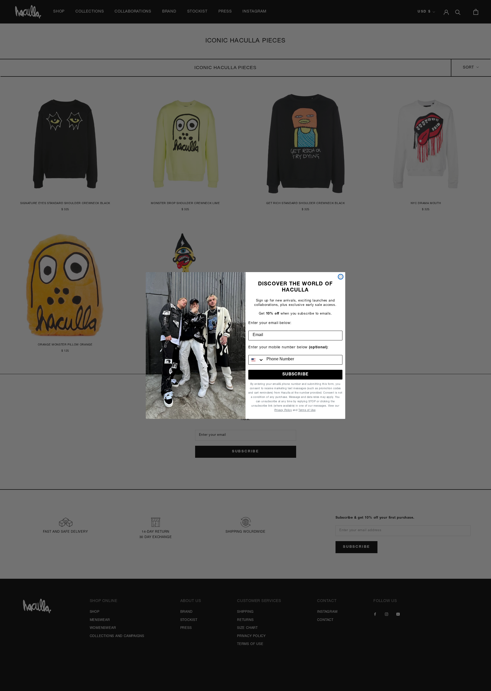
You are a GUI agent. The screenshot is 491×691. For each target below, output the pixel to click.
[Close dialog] (340, 276)
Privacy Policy (283, 410)
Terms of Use (306, 410)
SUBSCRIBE (295, 375)
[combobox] (256, 359)
